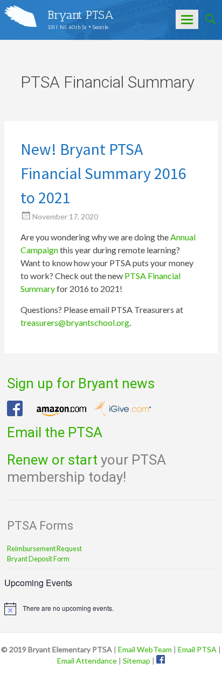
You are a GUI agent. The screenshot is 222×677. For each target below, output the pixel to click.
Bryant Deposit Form (38, 558)
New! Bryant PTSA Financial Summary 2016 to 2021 (103, 173)
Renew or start (52, 460)
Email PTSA (197, 649)
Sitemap (136, 660)
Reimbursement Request (44, 548)
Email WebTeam (145, 649)
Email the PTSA (54, 432)
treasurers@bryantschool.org (74, 322)
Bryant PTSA (80, 15)
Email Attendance (87, 660)
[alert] (111, 608)
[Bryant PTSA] (20, 16)
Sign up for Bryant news (81, 383)
